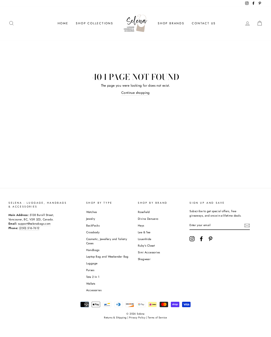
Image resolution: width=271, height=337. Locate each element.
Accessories (93, 290)
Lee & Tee (144, 232)
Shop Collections (94, 23)
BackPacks (93, 225)
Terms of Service (157, 317)
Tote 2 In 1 (92, 277)
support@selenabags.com (34, 223)
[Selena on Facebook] (201, 238)
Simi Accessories (149, 252)
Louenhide (144, 239)
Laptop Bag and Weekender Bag (107, 256)
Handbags (93, 250)
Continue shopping (135, 92)
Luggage (92, 263)
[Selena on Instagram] (192, 238)
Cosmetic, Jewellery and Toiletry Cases (106, 241)
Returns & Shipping (115, 317)
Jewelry (90, 219)
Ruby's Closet (146, 245)
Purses (90, 270)
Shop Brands (171, 23)
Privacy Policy (137, 317)
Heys (141, 225)
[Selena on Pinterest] (210, 238)
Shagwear (144, 259)
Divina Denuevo (148, 219)
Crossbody (93, 232)
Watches (91, 212)
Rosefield (144, 212)
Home (63, 23)
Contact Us (204, 23)
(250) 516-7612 (29, 228)
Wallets (90, 283)
